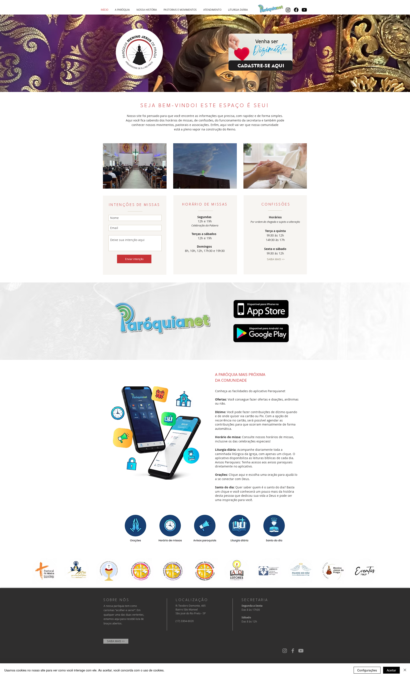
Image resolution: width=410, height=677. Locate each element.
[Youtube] (304, 10)
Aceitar (391, 670)
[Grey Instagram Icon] (285, 651)
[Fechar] (404, 670)
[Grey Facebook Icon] (293, 651)
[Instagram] (288, 10)
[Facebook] (296, 10)
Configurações (367, 670)
